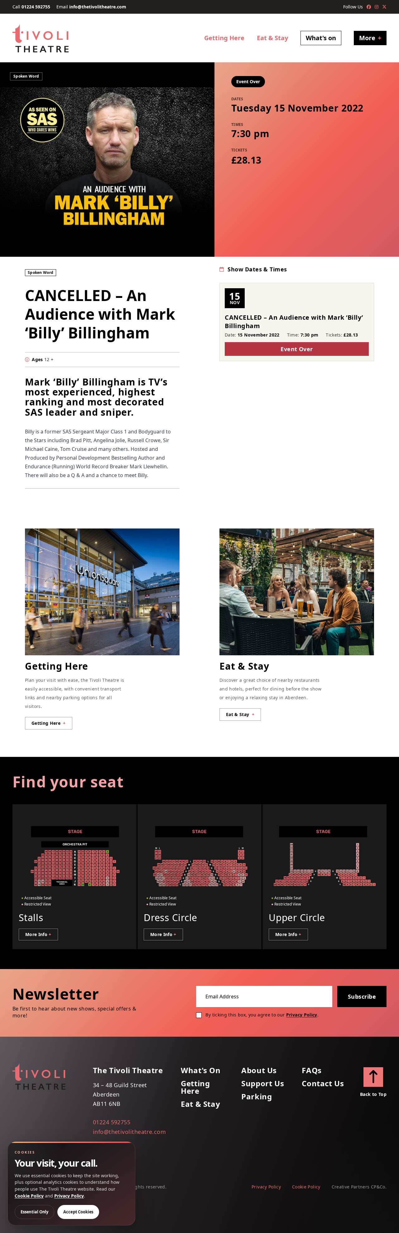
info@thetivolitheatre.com (97, 7)
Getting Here (224, 38)
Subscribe (362, 996)
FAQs (311, 1070)
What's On (200, 1070)
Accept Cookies (78, 1212)
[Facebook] (369, 7)
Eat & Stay (272, 38)
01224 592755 (36, 7)
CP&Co (378, 1187)
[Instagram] (376, 7)
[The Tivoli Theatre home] (40, 38)
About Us (259, 1070)
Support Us (262, 1083)
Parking (256, 1096)
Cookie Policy (306, 1187)
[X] (384, 7)
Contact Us (323, 1083)
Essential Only (34, 1212)
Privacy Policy (301, 1015)
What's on (321, 38)
